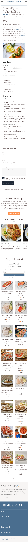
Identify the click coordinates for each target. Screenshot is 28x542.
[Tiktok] (4, 532)
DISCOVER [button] (3, 521)
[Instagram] (9, 532)
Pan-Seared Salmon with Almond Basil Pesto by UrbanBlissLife (12, 10)
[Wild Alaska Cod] (21, 381)
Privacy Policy (4, 539)
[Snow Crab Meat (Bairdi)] (21, 457)
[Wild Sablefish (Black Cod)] (7, 331)
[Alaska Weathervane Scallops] (21, 406)
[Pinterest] (7, 532)
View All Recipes (14, 213)
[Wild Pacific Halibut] (7, 307)
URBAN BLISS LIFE (19, 29)
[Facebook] (1, 532)
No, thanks (14, 279)
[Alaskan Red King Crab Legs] (21, 355)
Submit (14, 275)
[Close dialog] (26, 262)
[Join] (25, 497)
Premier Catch (6, 538)
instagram (22, 35)
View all (14, 478)
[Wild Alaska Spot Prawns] (7, 432)
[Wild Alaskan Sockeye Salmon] (21, 307)
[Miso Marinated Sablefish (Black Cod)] (7, 381)
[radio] (3, 14)
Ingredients (7, 62)
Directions (7, 96)
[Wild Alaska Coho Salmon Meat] (21, 432)
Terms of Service (17, 538)
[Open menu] (3, 2)
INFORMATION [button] (5, 516)
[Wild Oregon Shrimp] (7, 457)
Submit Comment (8, 183)
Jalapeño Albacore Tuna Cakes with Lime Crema (10, 247)
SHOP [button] (2, 512)
